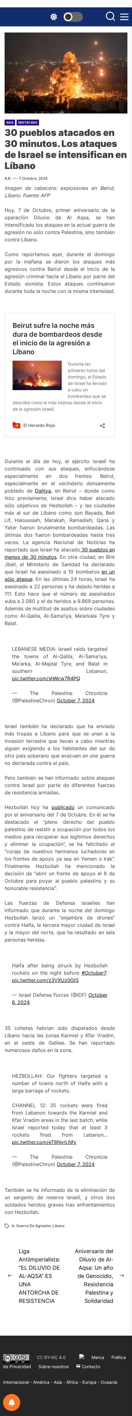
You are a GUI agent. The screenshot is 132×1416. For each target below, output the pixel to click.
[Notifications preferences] (11, 1402)
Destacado (27, 122)
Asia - (60, 1382)
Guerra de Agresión (33, 1225)
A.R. (8, 178)
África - (74, 1382)
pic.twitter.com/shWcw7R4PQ (46, 678)
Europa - (91, 1382)
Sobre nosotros (53, 1366)
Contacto (90, 1366)
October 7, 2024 (76, 700)
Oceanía (109, 1382)
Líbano (58, 1225)
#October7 (94, 973)
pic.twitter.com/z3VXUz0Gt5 (45, 980)
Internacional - (18, 1382)
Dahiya (43, 491)
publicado (63, 807)
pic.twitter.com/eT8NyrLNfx (44, 1142)
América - (43, 1382)
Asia (10, 122)
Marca (97, 1357)
